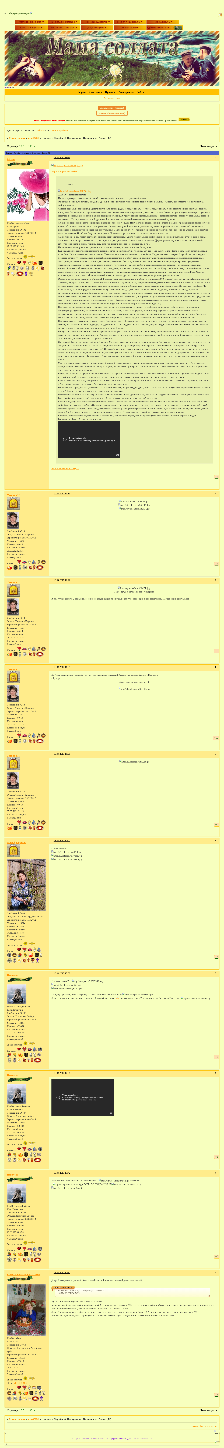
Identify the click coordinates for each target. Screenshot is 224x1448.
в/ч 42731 (33, 138)
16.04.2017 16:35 (62, 667)
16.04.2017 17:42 (62, 1172)
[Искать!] (220, 15)
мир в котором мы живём (64, 171)
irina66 (11, 159)
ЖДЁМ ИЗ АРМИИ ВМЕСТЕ (160, 28)
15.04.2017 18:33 (62, 157)
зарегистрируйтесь (59, 130)
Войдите (40, 130)
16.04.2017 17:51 (62, 1272)
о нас (71, 184)
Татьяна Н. (13, 495)
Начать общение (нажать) (112, 113)
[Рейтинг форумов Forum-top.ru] (184, 120)
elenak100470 (20, 1383)
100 (30, 146)
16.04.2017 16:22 (62, 580)
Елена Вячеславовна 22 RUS (23, 1274)
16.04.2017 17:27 (62, 840)
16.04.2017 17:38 (62, 973)
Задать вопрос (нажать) (112, 108)
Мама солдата (17, 138)
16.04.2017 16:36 (62, 754)
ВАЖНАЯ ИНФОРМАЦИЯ (65, 468)
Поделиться (52, 159)
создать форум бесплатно (204, 1426)
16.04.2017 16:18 (62, 493)
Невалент (12, 975)
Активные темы (112, 98)
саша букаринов (16, 842)
